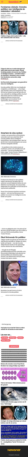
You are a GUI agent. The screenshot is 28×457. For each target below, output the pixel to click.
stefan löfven (6, 340)
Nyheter (8, 13)
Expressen (16, 100)
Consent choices (14, 455)
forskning (4, 337)
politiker (20, 337)
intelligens (13, 337)
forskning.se (4, 78)
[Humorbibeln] (14, 2)
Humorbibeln (3, 13)
